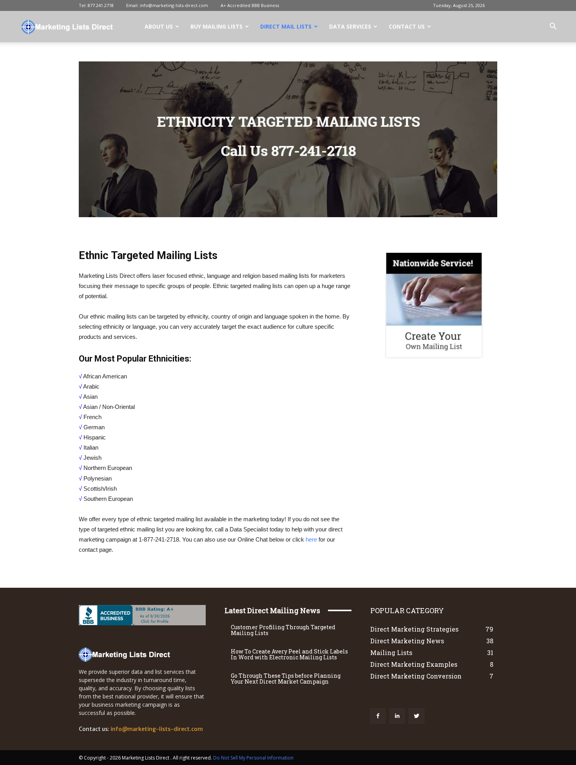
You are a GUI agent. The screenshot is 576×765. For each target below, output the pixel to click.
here (311, 539)
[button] (552, 27)
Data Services (350, 26)
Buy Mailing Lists (216, 26)
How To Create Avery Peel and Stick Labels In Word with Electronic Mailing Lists (289, 654)
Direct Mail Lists (286, 26)
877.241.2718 (101, 5)
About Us (159, 26)
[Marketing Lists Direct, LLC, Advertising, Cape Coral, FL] (128, 615)
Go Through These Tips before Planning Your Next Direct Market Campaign (286, 678)
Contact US (407, 26)
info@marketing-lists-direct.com (174, 5)
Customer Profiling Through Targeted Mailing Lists (283, 630)
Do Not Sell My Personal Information (253, 757)
